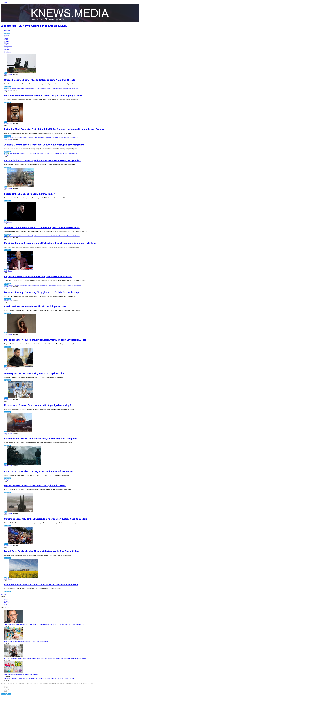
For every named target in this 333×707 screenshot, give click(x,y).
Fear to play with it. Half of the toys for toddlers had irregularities (26, 641)
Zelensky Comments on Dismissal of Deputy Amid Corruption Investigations (44, 144)
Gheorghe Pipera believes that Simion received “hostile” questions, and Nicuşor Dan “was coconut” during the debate (44, 624)
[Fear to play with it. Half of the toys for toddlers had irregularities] (13, 639)
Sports (6, 38)
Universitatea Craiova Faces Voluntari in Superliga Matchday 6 (37, 405)
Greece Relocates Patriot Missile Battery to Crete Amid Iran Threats (39, 80)
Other (5, 44)
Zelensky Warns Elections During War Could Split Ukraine (34, 373)
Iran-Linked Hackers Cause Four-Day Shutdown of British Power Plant (41, 584)
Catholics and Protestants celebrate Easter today (21, 675)
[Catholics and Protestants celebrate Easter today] (13, 673)
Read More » (7, 87)
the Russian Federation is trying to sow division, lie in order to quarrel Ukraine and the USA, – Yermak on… (39, 678)
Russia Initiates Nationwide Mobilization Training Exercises (35, 306)
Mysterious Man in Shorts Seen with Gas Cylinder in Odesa (35, 485)
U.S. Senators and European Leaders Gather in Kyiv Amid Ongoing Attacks (43, 95)
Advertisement (8, 46)
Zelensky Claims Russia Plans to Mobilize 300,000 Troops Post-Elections (42, 227)
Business (6, 41)
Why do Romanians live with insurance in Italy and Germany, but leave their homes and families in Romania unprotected (45, 658)
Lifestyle (6, 43)
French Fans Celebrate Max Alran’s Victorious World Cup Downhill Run (41, 551)
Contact (6, 47)
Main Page (7, 33)
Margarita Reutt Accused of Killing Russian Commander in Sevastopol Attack (45, 339)
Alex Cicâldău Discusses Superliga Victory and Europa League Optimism (42, 160)
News (5, 36)
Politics (6, 39)
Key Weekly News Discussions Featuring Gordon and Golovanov (38, 276)
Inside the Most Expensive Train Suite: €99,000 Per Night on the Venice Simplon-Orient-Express (54, 129)
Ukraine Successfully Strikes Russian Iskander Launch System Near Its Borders (45, 519)
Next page (3, 594)
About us (6, 49)
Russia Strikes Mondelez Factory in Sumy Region (29, 194)
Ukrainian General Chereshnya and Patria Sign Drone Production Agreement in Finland (50, 243)
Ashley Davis (8, 74)
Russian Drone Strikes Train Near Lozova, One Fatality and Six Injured (40, 438)
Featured (6, 35)
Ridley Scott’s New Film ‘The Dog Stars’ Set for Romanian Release (38, 471)
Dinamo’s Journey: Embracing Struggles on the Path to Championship (41, 292)
